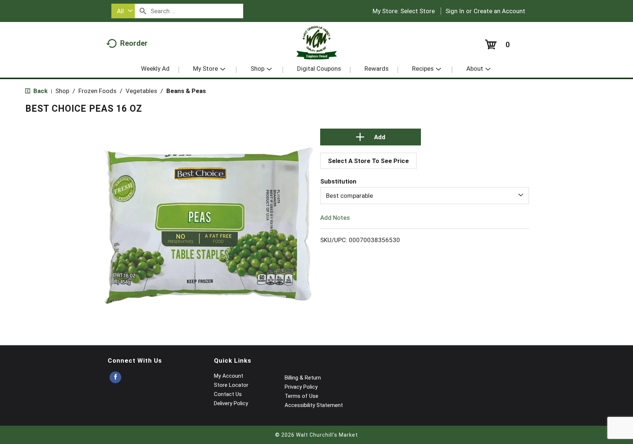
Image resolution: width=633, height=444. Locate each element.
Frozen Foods (97, 91)
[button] (370, 137)
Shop (62, 91)
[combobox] (123, 11)
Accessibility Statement (314, 405)
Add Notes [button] (335, 217)
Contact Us (228, 394)
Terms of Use (301, 396)
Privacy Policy (301, 387)
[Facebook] (115, 377)
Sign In (454, 11)
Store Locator (231, 385)
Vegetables (141, 91)
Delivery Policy (231, 403)
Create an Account (499, 11)
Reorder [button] (134, 43)
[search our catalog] (143, 11)
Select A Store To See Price (368, 160)
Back (40, 91)
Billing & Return (303, 377)
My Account (228, 376)
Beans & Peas (186, 91)
